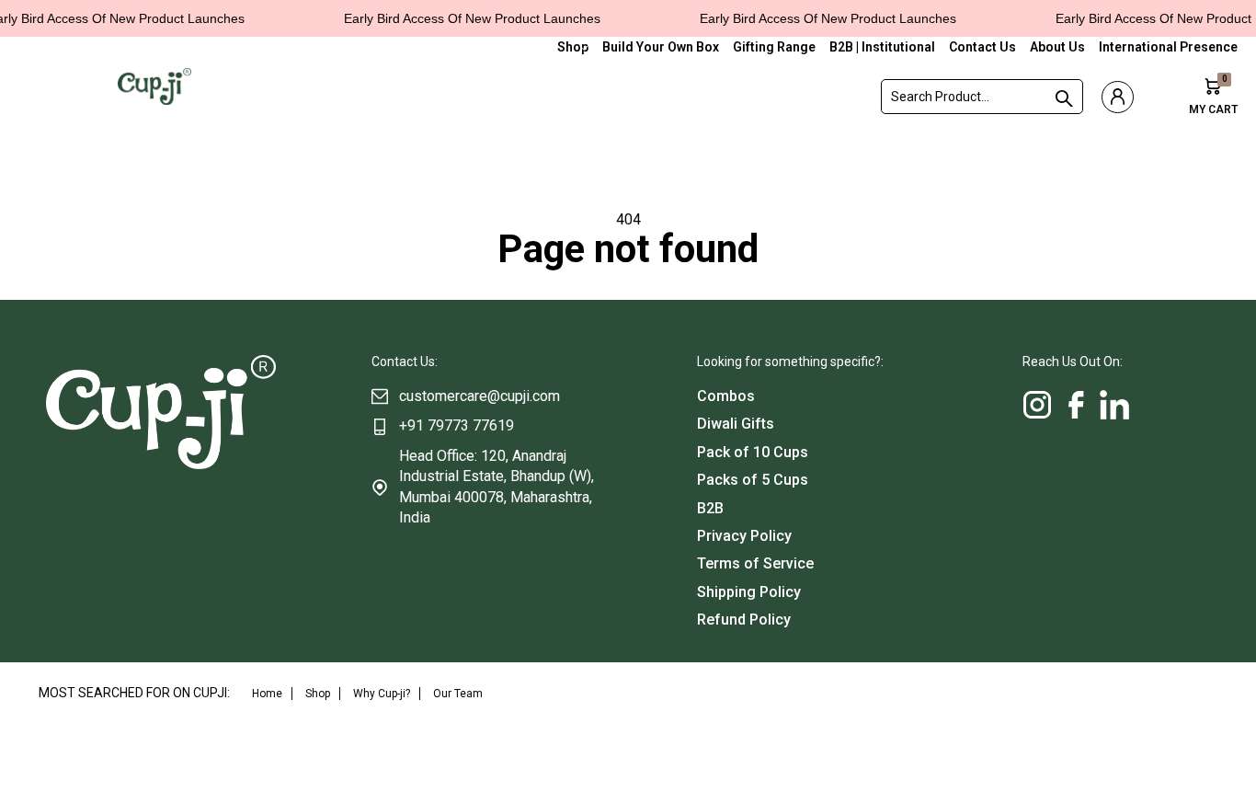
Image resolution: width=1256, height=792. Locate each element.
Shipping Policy (749, 592)
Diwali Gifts (735, 423)
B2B (710, 508)
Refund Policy (744, 619)
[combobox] (982, 96)
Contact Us (982, 47)
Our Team (458, 693)
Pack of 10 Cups (752, 452)
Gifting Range (774, 47)
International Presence (1168, 47)
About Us (1057, 47)
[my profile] (1118, 97)
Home (267, 693)
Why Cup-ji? (381, 693)
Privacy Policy (744, 536)
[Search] (1061, 98)
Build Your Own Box (660, 47)
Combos (726, 396)
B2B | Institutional (882, 47)
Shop (572, 47)
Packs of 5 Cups (752, 479)
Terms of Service (755, 563)
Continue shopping (628, 284)
